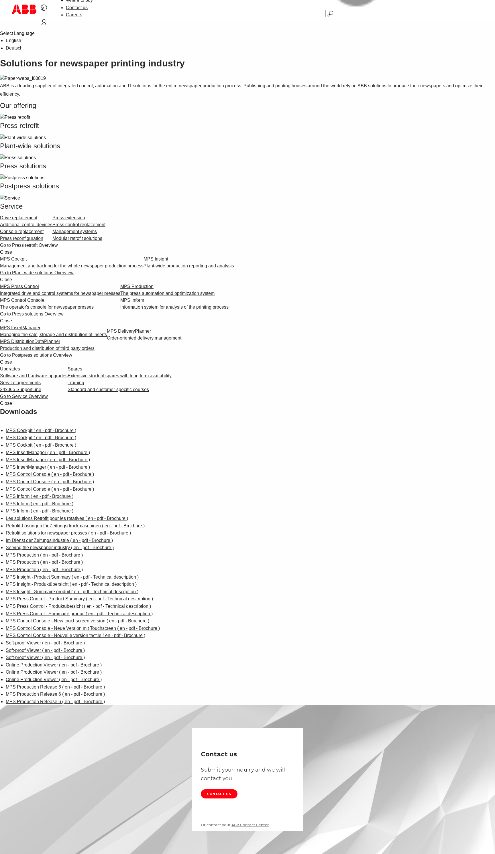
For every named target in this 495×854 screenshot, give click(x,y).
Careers (74, 14)
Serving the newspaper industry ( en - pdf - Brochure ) (60, 547)
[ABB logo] (24, 9)
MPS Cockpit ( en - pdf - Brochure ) (41, 430)
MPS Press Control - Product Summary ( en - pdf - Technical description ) (79, 598)
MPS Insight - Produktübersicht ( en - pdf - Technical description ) (71, 584)
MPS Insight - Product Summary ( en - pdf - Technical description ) (72, 577)
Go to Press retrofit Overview (29, 245)
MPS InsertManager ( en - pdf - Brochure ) (48, 452)
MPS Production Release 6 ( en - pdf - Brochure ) (55, 687)
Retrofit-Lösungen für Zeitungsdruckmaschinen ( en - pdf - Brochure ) (75, 525)
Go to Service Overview (24, 396)
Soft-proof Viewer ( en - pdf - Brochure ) (45, 642)
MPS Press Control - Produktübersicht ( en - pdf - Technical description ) (78, 606)
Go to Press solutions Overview (32, 313)
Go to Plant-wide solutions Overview (37, 272)
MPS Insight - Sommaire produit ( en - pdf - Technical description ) (72, 591)
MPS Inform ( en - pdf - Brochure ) (39, 496)
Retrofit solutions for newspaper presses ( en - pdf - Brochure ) (68, 532)
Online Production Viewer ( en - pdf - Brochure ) (54, 664)
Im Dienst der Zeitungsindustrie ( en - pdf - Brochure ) (59, 540)
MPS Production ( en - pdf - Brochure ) (44, 555)
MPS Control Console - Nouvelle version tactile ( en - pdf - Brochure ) (75, 635)
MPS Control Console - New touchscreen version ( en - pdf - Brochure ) (77, 620)
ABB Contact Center (250, 824)
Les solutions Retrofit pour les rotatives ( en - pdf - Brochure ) (67, 518)
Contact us (77, 7)
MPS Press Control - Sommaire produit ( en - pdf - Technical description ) (79, 613)
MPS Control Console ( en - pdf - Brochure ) (50, 474)
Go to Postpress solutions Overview (36, 355)
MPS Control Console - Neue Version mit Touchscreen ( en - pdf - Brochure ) (83, 628)
